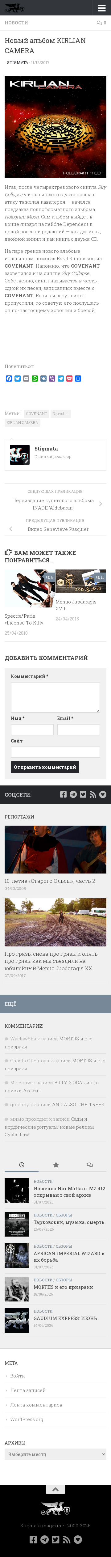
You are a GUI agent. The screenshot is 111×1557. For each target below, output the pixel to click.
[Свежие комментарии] (89, 1165)
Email (65, 718)
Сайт (17, 741)
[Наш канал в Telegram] (73, 794)
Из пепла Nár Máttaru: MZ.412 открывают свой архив (69, 1191)
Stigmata (17, 62)
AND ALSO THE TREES (78, 1104)
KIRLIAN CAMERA (22, 422)
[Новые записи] (22, 1165)
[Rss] (93, 794)
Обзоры (64, 1214)
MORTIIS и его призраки (63, 1287)
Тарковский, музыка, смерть (69, 1222)
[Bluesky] (102, 794)
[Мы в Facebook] (63, 794)
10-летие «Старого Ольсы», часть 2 (50, 880)
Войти (17, 1376)
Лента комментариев (36, 1405)
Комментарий (29, 676)
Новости (16, 23)
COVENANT (36, 413)
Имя (17, 718)
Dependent (61, 413)
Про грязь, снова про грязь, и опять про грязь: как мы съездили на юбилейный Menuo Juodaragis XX (51, 961)
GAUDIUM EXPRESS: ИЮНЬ (65, 1318)
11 (102, 577)
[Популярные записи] (55, 1165)
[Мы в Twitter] (83, 794)
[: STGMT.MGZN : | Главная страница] (18, 7)
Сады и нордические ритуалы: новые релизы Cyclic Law (49, 1126)
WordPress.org (26, 1419)
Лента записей (28, 1390)
